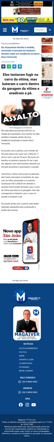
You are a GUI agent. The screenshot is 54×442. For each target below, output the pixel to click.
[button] (3, 66)
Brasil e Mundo (26, 371)
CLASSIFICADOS (25, 363)
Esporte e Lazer (26, 360)
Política (23, 352)
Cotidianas (24, 367)
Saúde (21, 356)
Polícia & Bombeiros (28, 348)
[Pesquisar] (50, 29)
